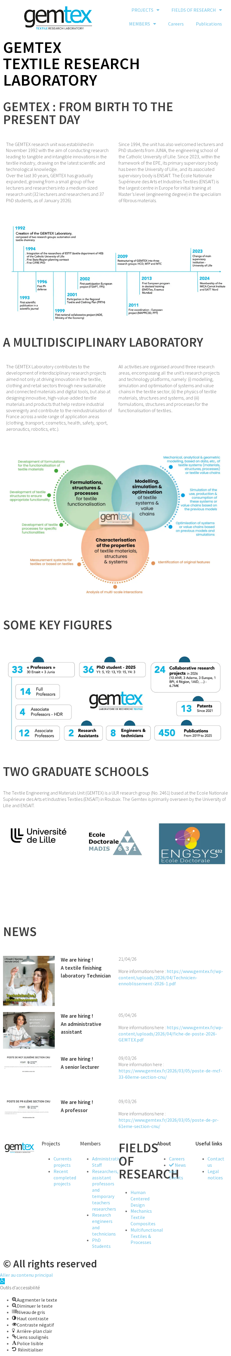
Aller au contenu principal (26, 1275)
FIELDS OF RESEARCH (193, 10)
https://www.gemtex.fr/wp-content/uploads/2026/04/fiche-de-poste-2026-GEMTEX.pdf (171, 1033)
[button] (2, 1281)
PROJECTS (142, 10)
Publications (209, 24)
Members (90, 1143)
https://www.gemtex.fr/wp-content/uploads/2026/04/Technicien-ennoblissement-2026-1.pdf (171, 977)
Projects (51, 1143)
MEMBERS (139, 24)
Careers (176, 24)
